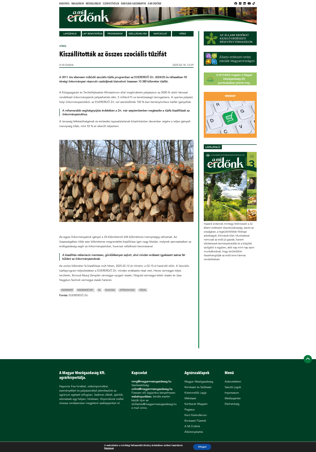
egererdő (67, 290)
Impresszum (232, 393)
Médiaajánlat (93, 3)
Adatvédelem (233, 381)
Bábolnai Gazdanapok (133, 3)
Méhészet (190, 398)
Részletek (109, 448)
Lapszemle (70, 33)
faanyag (110, 290)
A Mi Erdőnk (154, 3)
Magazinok (77, 3)
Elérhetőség (232, 404)
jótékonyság (127, 290)
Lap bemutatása (92, 33)
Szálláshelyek (138, 33)
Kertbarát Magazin (196, 404)
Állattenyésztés (193, 432)
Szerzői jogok (233, 387)
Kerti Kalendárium (195, 415)
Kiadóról (64, 3)
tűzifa (142, 290)
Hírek (182, 33)
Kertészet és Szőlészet (197, 387)
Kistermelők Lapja (195, 393)
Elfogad (202, 446)
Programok (115, 33)
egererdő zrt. (86, 290)
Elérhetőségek (111, 3)
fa (99, 290)
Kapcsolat (160, 33)
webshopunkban (141, 396)
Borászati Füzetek (195, 421)
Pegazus (189, 409)
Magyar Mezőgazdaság (198, 381)
